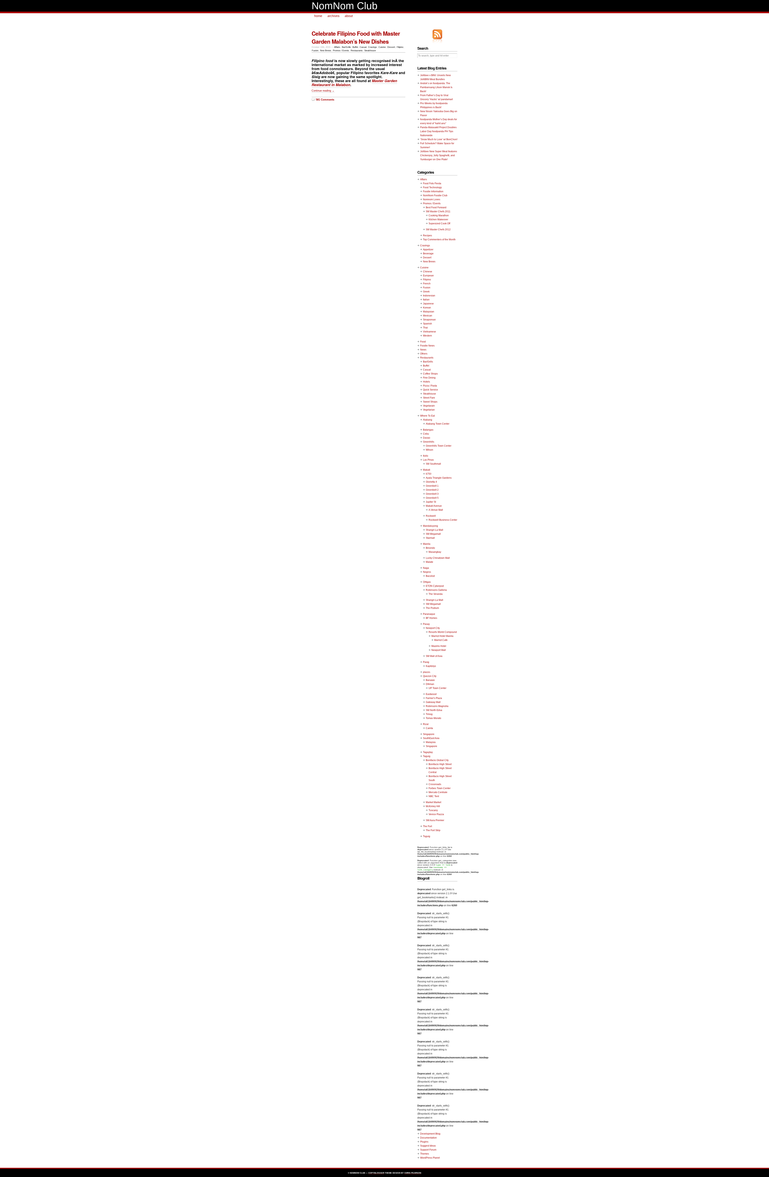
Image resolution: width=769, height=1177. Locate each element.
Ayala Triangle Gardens (439, 477)
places (426, 672)
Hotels (426, 381)
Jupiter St (431, 501)
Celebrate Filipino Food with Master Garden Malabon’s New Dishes (356, 37)
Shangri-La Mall (434, 530)
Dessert (391, 47)
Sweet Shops (430, 401)
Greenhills (428, 441)
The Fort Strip (433, 830)
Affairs (337, 47)
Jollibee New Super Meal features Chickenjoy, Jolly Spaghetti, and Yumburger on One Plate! (438, 155)
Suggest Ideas (428, 1145)
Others (423, 353)
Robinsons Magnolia (437, 706)
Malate (429, 562)
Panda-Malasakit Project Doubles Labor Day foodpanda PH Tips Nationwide (438, 131)
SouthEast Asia (431, 738)
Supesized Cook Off (439, 223)
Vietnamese (429, 331)
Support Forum (428, 1149)
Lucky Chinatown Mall (438, 558)
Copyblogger (376, 1173)
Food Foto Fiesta (432, 183)
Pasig (426, 662)
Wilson (429, 449)
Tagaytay (428, 752)
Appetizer (428, 249)
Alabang (427, 419)
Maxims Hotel (438, 646)
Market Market (433, 802)
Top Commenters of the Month (439, 239)
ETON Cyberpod (435, 586)
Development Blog (430, 1133)
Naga (426, 568)
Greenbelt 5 (432, 497)
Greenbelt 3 (432, 493)
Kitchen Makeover (438, 219)
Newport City (433, 628)
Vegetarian (429, 409)
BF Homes (431, 618)
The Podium (432, 608)
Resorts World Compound (443, 632)
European (428, 275)
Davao (426, 437)
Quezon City (429, 676)
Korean (427, 307)
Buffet (355, 47)
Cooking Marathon (439, 215)
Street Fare (429, 397)
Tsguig (426, 836)
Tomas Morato (433, 718)
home (318, 16)
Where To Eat (427, 415)
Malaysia (431, 742)
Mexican (427, 315)
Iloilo (425, 455)
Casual (363, 47)
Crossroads (435, 784)
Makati (426, 469)
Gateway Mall (433, 702)
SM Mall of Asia (434, 656)
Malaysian (428, 311)
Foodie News (427, 345)
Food (423, 341)
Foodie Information (433, 191)
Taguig (426, 756)
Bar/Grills (346, 47)
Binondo (430, 548)
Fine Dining (429, 377)
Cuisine (382, 47)
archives (333, 16)
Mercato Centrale (438, 792)
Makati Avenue (434, 505)
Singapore (428, 734)
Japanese (428, 303)
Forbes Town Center (440, 788)
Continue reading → (323, 90)
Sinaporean (429, 319)
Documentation (428, 1137)
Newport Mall (438, 650)
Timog (429, 714)
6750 (428, 473)
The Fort (427, 826)
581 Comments (325, 99)
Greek (426, 291)
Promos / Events (341, 50)
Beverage (428, 253)
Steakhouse (370, 50)
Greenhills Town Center (438, 445)
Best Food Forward (436, 207)
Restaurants (357, 50)
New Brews (325, 50)
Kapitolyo (431, 666)
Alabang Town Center (437, 423)
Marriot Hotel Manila (442, 636)
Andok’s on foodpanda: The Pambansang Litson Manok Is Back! (436, 87)
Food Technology (432, 187)
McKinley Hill (433, 806)
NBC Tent (434, 796)
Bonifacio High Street (440, 764)
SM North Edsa (434, 710)
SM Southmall (433, 463)
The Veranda (436, 594)
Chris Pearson (412, 1173)
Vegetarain (429, 405)
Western (427, 335)
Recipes (427, 235)
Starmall (430, 538)
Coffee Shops (430, 373)
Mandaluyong (430, 526)
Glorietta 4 (431, 481)
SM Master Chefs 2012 (438, 229)
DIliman (430, 684)
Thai (425, 327)
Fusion (315, 50)
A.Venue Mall (436, 509)
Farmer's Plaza (434, 698)
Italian (426, 299)
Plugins (424, 1141)
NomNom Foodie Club (435, 195)
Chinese (427, 271)
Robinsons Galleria (436, 590)
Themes (424, 1153)
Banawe (430, 680)
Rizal (426, 724)
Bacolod (430, 576)
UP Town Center (437, 688)
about (349, 16)
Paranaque (429, 614)
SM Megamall (433, 534)
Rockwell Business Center (443, 520)
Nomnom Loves (431, 199)
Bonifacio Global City (437, 760)
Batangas (428, 429)
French (427, 283)
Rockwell (431, 515)
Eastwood (431, 694)
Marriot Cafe (441, 640)
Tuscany (433, 810)
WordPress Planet (430, 1157)
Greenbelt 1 (432, 485)
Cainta (429, 728)
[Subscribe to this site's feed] (437, 34)
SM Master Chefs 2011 (438, 211)
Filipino (400, 47)
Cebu (426, 433)
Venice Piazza (436, 814)
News (423, 349)
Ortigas (427, 582)
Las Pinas (428, 459)
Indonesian (429, 295)
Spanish (427, 323)
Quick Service (430, 389)
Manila (426, 544)
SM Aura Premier (435, 820)
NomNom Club (344, 5)
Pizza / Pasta (430, 385)
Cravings (372, 47)
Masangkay (435, 552)
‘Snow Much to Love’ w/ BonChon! (438, 139)
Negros (427, 572)
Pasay (426, 624)
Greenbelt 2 (432, 489)
